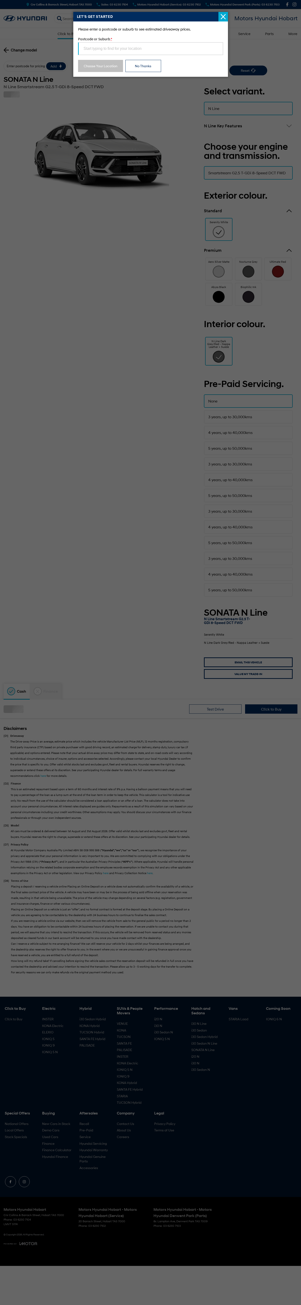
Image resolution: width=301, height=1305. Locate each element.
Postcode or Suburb (95, 39)
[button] (150, 652)
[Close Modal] (223, 16)
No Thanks (143, 66)
